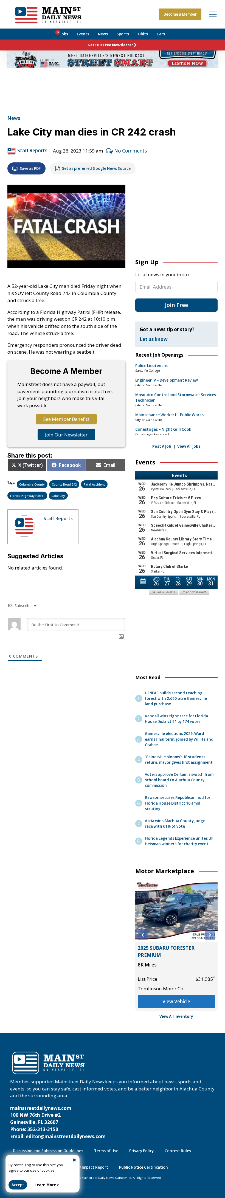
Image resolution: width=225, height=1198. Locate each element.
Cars (161, 34)
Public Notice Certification (143, 1167)
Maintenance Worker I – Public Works (169, 414)
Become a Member (180, 14)
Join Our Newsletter (66, 435)
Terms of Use (106, 1150)
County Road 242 (64, 484)
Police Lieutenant (151, 365)
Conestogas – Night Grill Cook (163, 429)
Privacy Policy (141, 1150)
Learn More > (47, 1184)
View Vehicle (176, 1001)
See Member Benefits (66, 419)
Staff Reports (32, 150)
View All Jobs (188, 446)
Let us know (154, 339)
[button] (143, 935)
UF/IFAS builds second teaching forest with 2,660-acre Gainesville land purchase (176, 698)
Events (83, 34)
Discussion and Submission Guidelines (48, 1150)
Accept (18, 1184)
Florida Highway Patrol (27, 496)
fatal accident (94, 484)
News (103, 34)
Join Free (176, 305)
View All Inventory (176, 1016)
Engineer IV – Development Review (166, 380)
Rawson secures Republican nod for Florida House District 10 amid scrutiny (177, 803)
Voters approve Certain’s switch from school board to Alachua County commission (179, 780)
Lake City (58, 496)
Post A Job (161, 446)
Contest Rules (178, 1150)
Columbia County (32, 484)
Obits (143, 34)
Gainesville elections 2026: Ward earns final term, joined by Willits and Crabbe (179, 739)
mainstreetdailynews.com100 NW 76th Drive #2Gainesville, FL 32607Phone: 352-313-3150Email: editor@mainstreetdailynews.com (58, 1122)
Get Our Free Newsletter (110, 45)
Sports (123, 34)
